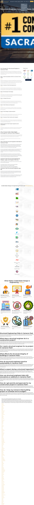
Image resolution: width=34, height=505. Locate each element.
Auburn (2, 406)
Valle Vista (3, 501)
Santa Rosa (3, 491)
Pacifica (2, 464)
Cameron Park (3, 414)
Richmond (3, 472)
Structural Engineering (24, 7)
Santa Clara (3, 489)
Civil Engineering (23, 8)
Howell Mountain (3, 442)
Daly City (2, 426)
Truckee (2, 499)
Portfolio (19, 1)
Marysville (3, 449)
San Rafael (3, 487)
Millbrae (2, 451)
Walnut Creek (3, 503)
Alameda (2, 403)
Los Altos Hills (3, 448)
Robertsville (3, 474)
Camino (2, 415)
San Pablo (3, 486)
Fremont (2, 437)
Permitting (23, 10)
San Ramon (3, 488)
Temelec (2, 498)
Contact (27, 1)
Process (16, 1)
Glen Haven (3, 438)
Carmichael (3, 418)
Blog (24, 1)
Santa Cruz (3, 490)
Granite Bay (3, 439)
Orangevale (3, 463)
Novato (2, 461)
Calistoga (3, 413)
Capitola (2, 417)
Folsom (2, 436)
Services (22, 1)
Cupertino (3, 425)
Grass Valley (3, 440)
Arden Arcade (3, 405)
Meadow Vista (3, 450)
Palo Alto (2, 465)
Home (11, 1)
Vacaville (2, 500)
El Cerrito (2, 429)
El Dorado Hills (3, 430)
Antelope (2, 404)
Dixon (2, 428)
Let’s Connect (31, 1)
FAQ (28, 1)
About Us (13, 1)
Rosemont (3, 476)
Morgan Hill (3, 454)
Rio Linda (2, 473)
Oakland (2, 462)
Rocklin (2, 475)
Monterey (3, 452)
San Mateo (3, 485)
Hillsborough (3, 441)
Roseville (2, 477)
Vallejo (2, 502)
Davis (2, 427)
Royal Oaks (3, 478)
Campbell (3, 416)
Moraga (2, 453)
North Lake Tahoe (3, 460)
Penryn (2, 466)
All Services (23, 4)
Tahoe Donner (3, 497)
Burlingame (3, 412)
